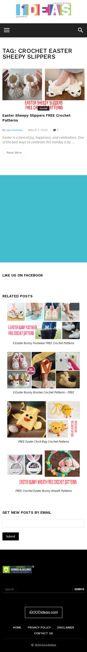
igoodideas (15, 130)
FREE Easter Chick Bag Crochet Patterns (43, 442)
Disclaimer (65, 627)
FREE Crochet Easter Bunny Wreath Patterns (43, 491)
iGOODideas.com (43, 612)
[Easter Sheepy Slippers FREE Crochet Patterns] (43, 89)
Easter (43, 108)
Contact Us (43, 633)
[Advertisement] (43, 218)
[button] (80, 30)
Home (17, 627)
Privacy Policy (39, 627)
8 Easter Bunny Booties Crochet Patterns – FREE (43, 392)
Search (79, 589)
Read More (15, 154)
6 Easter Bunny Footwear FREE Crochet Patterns (43, 343)
